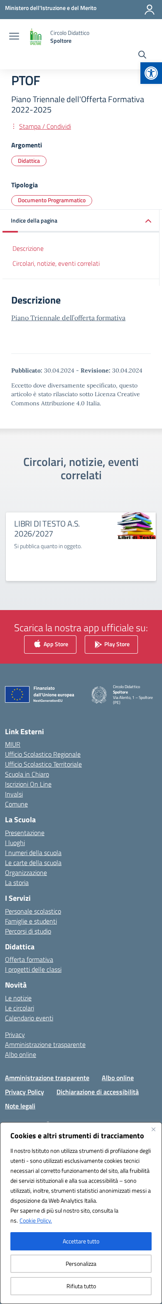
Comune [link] (16, 804)
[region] (81, 1213)
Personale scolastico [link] (33, 911)
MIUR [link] (12, 744)
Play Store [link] (116, 643)
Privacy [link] (15, 1034)
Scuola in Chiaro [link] (27, 774)
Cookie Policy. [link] (36, 1220)
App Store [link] (55, 643)
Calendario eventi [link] (29, 1018)
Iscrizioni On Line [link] (28, 784)
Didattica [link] (29, 160)
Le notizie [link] (18, 998)
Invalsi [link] (14, 794)
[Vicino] (153, 1129)
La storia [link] (17, 882)
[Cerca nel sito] (142, 55)
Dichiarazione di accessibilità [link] (97, 1092)
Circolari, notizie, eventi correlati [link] (56, 263)
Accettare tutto (81, 1241)
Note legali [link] (20, 1106)
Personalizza (81, 1263)
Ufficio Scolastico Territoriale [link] (43, 764)
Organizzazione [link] (26, 873)
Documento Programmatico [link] (52, 200)
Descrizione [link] (28, 248)
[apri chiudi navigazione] (14, 37)
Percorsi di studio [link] (28, 931)
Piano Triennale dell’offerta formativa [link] (68, 318)
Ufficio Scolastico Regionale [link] (43, 754)
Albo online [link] (20, 1054)
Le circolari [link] (19, 1008)
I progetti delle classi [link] (33, 969)
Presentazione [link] (24, 833)
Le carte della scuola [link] (33, 863)
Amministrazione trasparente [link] (45, 1044)
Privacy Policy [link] (24, 1092)
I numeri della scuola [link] (33, 853)
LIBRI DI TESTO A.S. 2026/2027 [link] (47, 528)
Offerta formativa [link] (29, 959)
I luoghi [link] (15, 843)
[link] (151, 73)
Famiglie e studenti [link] (31, 921)
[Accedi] (149, 9)
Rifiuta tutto (81, 1286)
